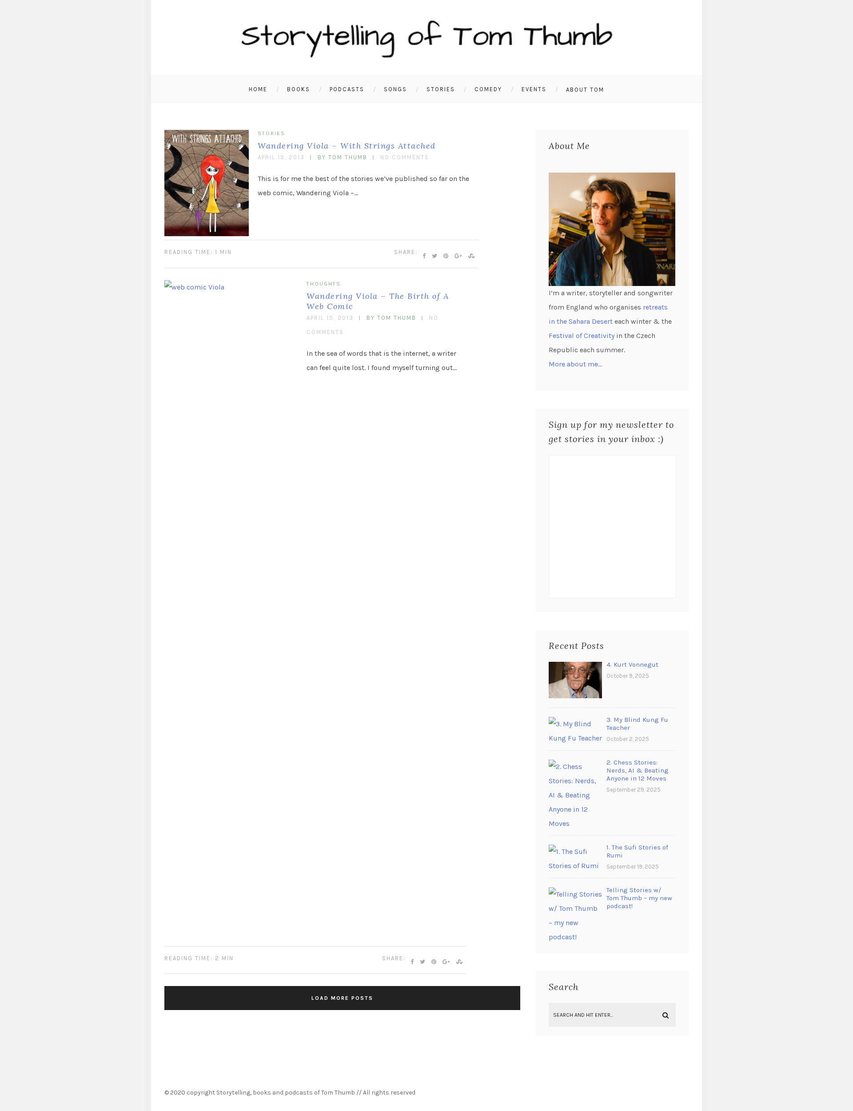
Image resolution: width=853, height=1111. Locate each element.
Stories (440, 89)
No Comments (404, 157)
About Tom (585, 89)
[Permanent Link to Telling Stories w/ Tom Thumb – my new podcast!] (575, 937)
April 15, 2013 (281, 157)
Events (534, 89)
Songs (395, 89)
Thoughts (324, 284)
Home (258, 89)
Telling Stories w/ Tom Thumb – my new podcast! (639, 898)
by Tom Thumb (342, 157)
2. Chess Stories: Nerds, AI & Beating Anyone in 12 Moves (637, 770)
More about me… (575, 364)
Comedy (488, 89)
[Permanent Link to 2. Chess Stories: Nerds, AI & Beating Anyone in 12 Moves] (575, 823)
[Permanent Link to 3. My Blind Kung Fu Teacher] (575, 738)
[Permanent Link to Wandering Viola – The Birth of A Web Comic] (231, 287)
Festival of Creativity (581, 335)
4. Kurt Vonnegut (632, 664)
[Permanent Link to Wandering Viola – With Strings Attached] (206, 233)
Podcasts (347, 89)
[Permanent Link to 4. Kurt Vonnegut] (575, 696)
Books (298, 89)
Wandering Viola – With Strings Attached (347, 146)
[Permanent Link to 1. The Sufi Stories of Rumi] (575, 865)
